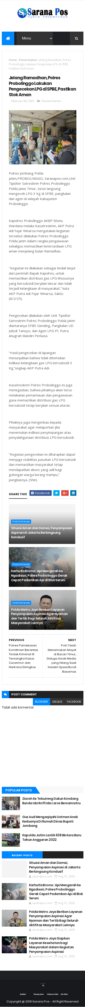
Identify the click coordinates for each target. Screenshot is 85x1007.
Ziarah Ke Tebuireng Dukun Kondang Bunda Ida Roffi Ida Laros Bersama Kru (51, 800)
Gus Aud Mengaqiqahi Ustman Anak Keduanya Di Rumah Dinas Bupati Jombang (50, 821)
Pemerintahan (28, 60)
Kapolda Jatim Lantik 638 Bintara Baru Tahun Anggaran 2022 (51, 837)
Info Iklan (64, 994)
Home (13, 60)
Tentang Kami (39, 994)
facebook (74, 702)
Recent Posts (22, 855)
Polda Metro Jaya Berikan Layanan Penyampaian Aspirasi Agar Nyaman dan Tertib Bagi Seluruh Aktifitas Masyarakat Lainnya (39, 616)
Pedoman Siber (52, 994)
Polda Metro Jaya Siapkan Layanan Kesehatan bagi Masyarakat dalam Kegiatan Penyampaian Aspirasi (51, 945)
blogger (41, 702)
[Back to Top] (43, 983)
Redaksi (23, 994)
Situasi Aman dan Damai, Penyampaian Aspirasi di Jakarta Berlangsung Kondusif (41, 532)
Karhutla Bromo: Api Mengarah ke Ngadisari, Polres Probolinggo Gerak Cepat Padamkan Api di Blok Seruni (39, 575)
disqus (57, 702)
